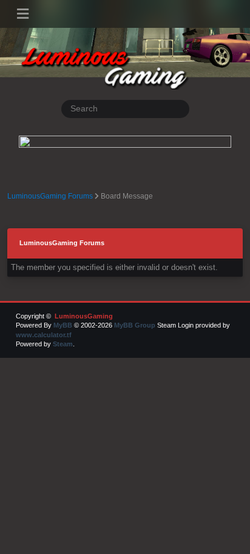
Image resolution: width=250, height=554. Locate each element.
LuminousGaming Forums (50, 196)
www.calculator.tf (44, 334)
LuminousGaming (83, 316)
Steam (63, 344)
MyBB (62, 325)
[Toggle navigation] (23, 14)
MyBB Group (134, 325)
